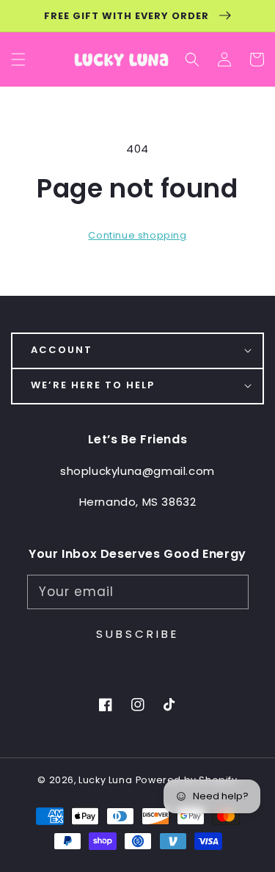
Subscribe (137, 634)
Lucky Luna (105, 780)
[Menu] (18, 60)
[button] (192, 60)
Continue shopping (137, 235)
